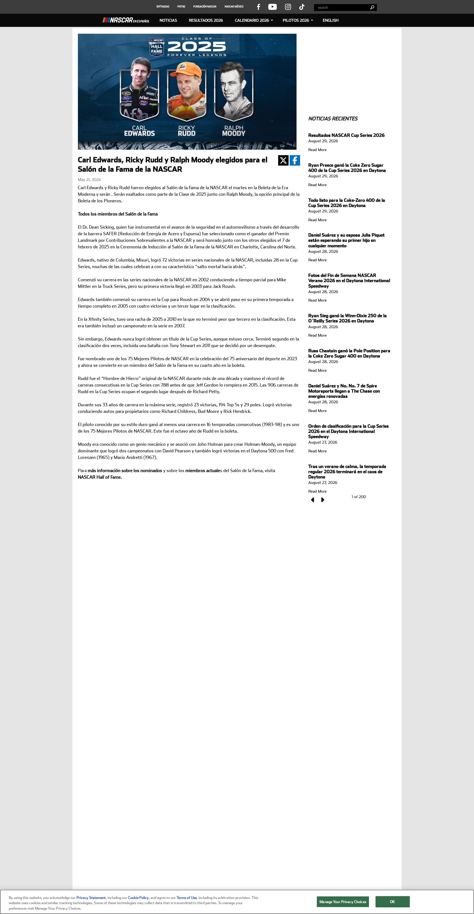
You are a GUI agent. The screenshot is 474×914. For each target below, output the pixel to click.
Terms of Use (187, 898)
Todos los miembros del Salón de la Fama (118, 214)
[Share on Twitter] (283, 160)
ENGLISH (330, 20)
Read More (317, 149)
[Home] (128, 19)
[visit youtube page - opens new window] (272, 6)
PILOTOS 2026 (296, 20)
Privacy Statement (91, 898)
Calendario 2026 (252, 20)
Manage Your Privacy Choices (343, 901)
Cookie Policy (138, 898)
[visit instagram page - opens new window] (288, 6)
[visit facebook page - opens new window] (258, 6)
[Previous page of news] (313, 500)
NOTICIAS (168, 20)
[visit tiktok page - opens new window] (302, 6)
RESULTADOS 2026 (206, 20)
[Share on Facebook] (295, 160)
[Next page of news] (322, 500)
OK (392, 901)
